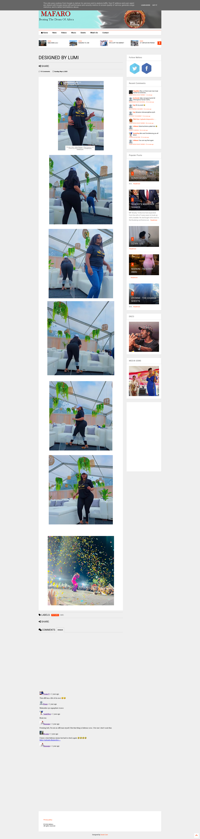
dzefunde (136, 98)
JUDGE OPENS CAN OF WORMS (118, 44)
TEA (134, 119)
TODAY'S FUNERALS (134, 130)
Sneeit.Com (104, 835)
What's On (94, 33)
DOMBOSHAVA (139, 178)
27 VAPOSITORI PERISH (87, 43)
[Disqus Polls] (81, 661)
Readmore (136, 184)
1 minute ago (149, 95)
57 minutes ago (145, 137)
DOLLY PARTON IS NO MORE (136, 109)
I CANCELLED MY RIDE (134, 137)
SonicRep (136, 133)
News (54, 33)
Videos (64, 33)
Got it (154, 5)
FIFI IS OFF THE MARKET (56, 43)
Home (45, 33)
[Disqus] (81, 719)
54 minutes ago (144, 130)
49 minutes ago (149, 123)
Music (73, 33)
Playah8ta (136, 91)
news (51, 41)
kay (134, 105)
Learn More (145, 5)
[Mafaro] (100, 27)
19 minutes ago (146, 116)
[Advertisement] (144, 437)
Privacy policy (48, 820)
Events (83, 33)
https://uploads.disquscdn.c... (145, 119)
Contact (105, 33)
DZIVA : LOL (137, 243)
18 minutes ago (150, 102)
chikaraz (136, 126)
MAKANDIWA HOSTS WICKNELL (147, 44)
